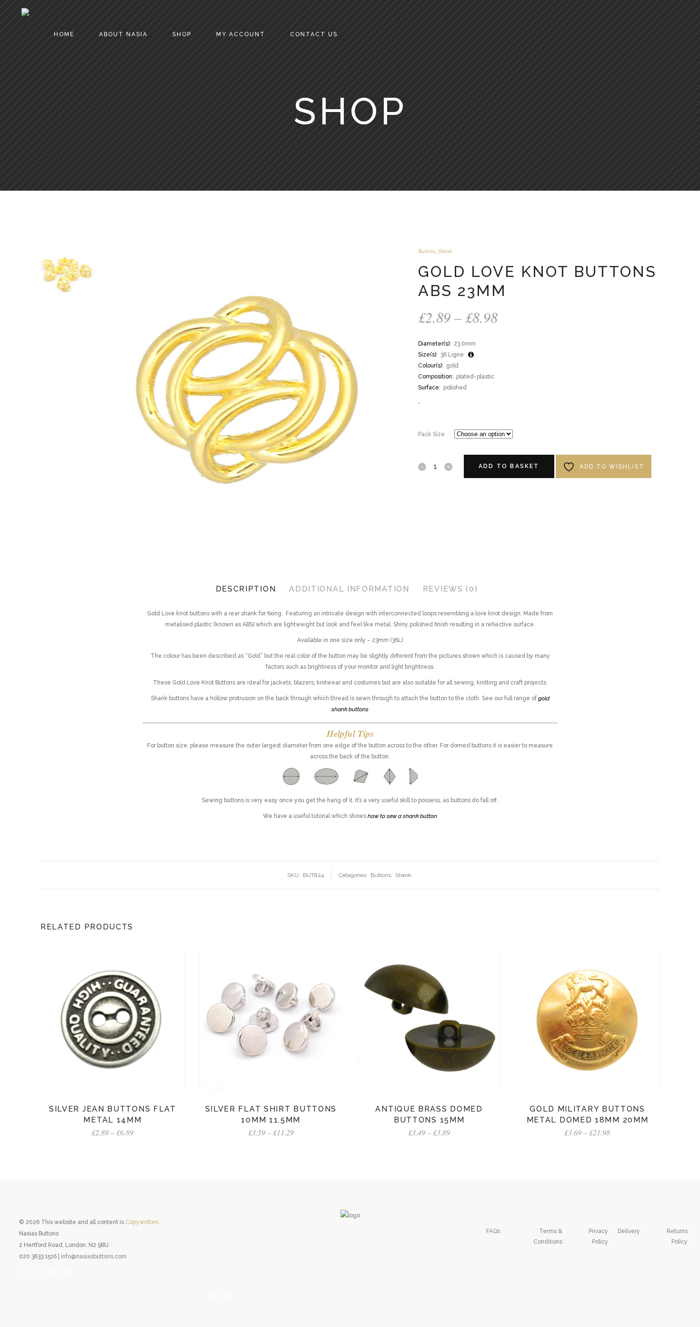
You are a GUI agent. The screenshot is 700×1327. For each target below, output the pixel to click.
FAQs (493, 1231)
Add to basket (509, 466)
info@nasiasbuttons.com (94, 1256)
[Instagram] (228, 1295)
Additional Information (349, 588)
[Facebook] (213, 1295)
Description (246, 588)
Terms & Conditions (547, 1236)
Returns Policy (677, 1236)
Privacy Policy (598, 1236)
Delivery (629, 1231)
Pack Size (431, 434)
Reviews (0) (450, 588)
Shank (445, 251)
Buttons (426, 251)
